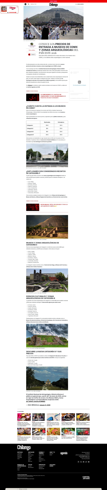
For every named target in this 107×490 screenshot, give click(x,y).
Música (77, 436)
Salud (18, 458)
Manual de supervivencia (21, 465)
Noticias (33, 421)
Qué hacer (63, 421)
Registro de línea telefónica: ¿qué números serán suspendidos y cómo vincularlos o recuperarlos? (38, 424)
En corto (30, 466)
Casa (18, 469)
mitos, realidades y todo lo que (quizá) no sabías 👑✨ (54, 205)
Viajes (30, 464)
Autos (18, 468)
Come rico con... (42, 460)
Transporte (49, 421)
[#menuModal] (25, 4)
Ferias (18, 421)
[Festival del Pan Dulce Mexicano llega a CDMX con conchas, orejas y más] (38, 431)
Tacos (40, 456)
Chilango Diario (52, 465)
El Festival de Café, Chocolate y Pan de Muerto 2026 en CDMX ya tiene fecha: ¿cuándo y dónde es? (24, 439)
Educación (19, 454)
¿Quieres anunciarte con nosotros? (83, 454)
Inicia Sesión (80, 4)
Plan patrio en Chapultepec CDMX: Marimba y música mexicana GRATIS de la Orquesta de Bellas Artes (82, 439)
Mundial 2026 (41, 468)
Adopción (41, 467)
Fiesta (40, 461)
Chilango (30, 85)
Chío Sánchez (32, 45)
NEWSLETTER (33, 4)
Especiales (42, 464)
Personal (19, 467)
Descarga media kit (86, 452)
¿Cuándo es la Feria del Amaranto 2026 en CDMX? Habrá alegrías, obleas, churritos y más (52, 439)
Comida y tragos (41, 453)
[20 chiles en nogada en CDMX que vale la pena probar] (68, 431)
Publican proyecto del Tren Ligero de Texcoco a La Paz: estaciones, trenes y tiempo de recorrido (53, 424)
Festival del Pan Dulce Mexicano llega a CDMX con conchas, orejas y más (38, 438)
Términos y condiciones (85, 457)
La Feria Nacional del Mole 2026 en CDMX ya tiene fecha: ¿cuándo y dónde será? (68, 423)
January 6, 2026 (45, 405)
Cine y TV (52, 452)
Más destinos (31, 467)
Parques (29, 458)
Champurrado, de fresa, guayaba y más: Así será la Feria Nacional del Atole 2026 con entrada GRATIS (23, 424)
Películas (51, 453)
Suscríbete (87, 453)
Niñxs (29, 460)
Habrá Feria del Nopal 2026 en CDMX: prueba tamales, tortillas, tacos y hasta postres (83, 423)
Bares (40, 457)
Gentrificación (42, 466)
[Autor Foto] (32, 43)
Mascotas (30, 461)
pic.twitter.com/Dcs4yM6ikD (35, 401)
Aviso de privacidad (86, 458)
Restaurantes (64, 436)
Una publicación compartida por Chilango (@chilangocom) (80, 98)
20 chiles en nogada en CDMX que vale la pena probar (68, 438)
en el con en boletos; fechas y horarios (53, 96)
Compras (30, 456)
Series (51, 454)
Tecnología (19, 457)
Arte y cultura (32, 50)
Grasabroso (41, 458)
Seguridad (19, 456)
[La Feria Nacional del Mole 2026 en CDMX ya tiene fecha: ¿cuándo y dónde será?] (68, 417)
